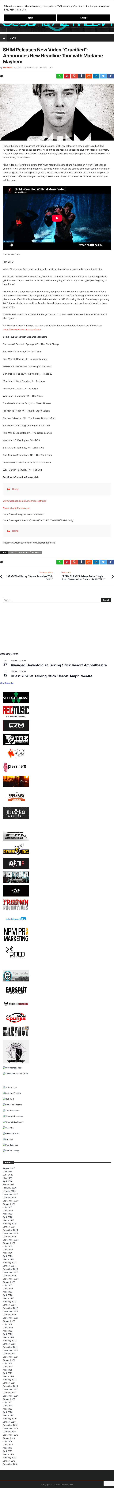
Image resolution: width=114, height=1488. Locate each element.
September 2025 (11, 1201)
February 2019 (9, 1457)
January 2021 (9, 1383)
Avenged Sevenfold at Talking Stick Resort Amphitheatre (59, 664)
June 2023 (8, 1288)
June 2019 (8, 1444)
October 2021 (9, 1353)
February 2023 (9, 1301)
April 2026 (7, 1181)
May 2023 (7, 1292)
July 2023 (7, 1285)
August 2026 (9, 1168)
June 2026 (8, 1175)
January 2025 (9, 1227)
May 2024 (7, 1253)
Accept (83, 17)
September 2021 (10, 1357)
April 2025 (7, 1217)
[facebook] (110, 76)
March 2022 (8, 1337)
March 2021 (8, 1376)
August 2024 (9, 1243)
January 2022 (9, 1344)
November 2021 (10, 1350)
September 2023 (11, 1279)
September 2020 (11, 1396)
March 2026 (8, 1184)
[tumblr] (81, 76)
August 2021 (9, 1360)
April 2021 (7, 1373)
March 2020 (8, 1415)
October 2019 (9, 1431)
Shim (12, 553)
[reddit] (89, 76)
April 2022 (7, 1334)
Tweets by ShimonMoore (16, 508)
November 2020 (10, 1389)
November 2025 (10, 1194)
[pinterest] (67, 76)
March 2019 (8, 1454)
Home (15, 489)
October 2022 (9, 1314)
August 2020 (9, 1399)
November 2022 (10, 1311)
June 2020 (8, 1405)
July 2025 (7, 1207)
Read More (21, 9)
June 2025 (8, 1210)
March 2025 (8, 1220)
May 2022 (7, 1331)
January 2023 (9, 1305)
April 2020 (7, 1412)
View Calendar (7, 682)
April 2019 (7, 1451)
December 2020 (10, 1386)
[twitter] (103, 76)
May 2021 (7, 1370)
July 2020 (7, 1402)
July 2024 (7, 1246)
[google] (74, 76)
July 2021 (7, 1363)
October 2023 (9, 1275)
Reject (30, 17)
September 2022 (11, 1318)
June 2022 (8, 1327)
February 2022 (9, 1340)
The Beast (7, 67)
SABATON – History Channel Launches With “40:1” (29, 576)
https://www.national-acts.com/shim (22, 329)
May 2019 (7, 1448)
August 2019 (9, 1438)
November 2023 (10, 1272)
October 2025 (9, 1197)
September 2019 (10, 1435)
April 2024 (7, 1256)
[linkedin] (96, 76)
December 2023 (10, 1269)
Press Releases (31, 67)
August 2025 (9, 1204)
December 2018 (10, 1464)
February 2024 (9, 1262)
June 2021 (8, 1366)
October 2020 (9, 1392)
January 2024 (9, 1266)
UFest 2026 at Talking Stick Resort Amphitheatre (51, 675)
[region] (57, 11)
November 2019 (10, 1428)
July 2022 (7, 1324)
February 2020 (9, 1418)
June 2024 (8, 1249)
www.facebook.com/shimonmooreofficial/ (24, 500)
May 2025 (7, 1214)
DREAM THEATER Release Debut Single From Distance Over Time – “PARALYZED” (83, 576)
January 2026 (9, 1191)
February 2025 (9, 1223)
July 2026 (7, 1171)
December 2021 (10, 1347)
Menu (13, 37)
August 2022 (9, 1321)
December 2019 (10, 1425)
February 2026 (9, 1188)
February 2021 (9, 1379)
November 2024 (10, 1233)
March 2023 (8, 1298)
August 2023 (9, 1282)
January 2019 (9, 1461)
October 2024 (9, 1236)
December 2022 (10, 1308)
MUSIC (20, 67)
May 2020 (7, 1409)
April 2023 (7, 1295)
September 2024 (11, 1240)
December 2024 (10, 1230)
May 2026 (7, 1178)
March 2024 (8, 1259)
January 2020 (9, 1422)
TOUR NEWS (23, 553)
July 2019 (7, 1441)
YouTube (36, 553)
